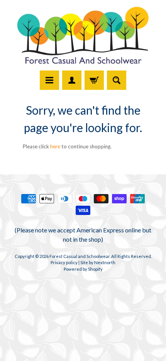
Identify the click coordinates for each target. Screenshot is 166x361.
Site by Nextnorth (97, 262)
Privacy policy (64, 262)
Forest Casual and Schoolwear (79, 256)
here (55, 146)
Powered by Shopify (83, 269)
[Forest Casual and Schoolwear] (83, 36)
